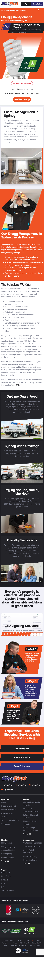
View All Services (23, 83)
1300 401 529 (16, 385)
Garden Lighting (7, 857)
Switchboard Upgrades (32, 843)
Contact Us (5, 824)
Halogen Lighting (8, 846)
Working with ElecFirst (10, 820)
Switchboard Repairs (31, 846)
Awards (4, 816)
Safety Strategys (30, 860)
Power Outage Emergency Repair (30, 828)
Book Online (37, 4)
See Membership (22, 99)
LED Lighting (6, 843)
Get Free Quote (22, 748)
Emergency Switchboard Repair (31, 810)
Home (3, 802)
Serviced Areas (7, 813)
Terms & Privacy (7, 890)
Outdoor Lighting (8, 850)
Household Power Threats (30, 822)
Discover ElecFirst (8, 806)
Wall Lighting (6, 853)
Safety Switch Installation (28, 851)
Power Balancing (30, 856)
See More (27, 834)
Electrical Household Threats (31, 803)
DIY (2, 887)
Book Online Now (22, 766)
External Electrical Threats (30, 816)
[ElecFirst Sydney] (10, 4)
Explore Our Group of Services (15, 10)
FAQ (3, 883)
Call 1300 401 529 (22, 757)
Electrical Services (8, 809)
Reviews (4, 880)
